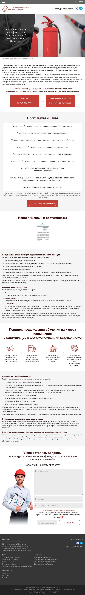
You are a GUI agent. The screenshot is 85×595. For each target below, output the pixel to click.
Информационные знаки (42, 557)
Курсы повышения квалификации (13, 542)
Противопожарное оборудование (45, 559)
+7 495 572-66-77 (77, 540)
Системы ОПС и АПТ (9, 562)
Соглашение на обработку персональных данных (58, 510)
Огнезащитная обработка (11, 557)
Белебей (79, 2)
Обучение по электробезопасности (14, 548)
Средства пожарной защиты (43, 564)
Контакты (5, 577)
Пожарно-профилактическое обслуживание (17, 566)
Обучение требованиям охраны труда (15, 546)
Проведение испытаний (10, 559)
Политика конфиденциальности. (49, 587)
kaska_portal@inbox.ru (64, 8)
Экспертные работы (9, 564)
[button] (57, 54)
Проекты (5, 573)
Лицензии (5, 575)
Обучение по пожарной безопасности (14, 544)
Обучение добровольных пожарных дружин (17, 550)
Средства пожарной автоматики (45, 562)
